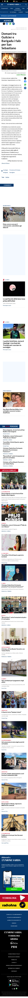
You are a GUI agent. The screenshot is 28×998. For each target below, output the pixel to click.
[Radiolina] (14, 905)
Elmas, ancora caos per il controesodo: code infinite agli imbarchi (12, 225)
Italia (23, 8)
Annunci (14, 923)
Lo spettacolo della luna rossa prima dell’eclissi (14, 300)
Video (11, 8)
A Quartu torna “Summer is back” (11, 712)
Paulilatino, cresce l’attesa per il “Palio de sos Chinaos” (12, 437)
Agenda (7, 21)
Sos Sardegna (13, 12)
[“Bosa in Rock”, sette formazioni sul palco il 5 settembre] (14, 604)
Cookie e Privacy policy (14, 953)
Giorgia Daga (6, 446)
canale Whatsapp (21, 75)
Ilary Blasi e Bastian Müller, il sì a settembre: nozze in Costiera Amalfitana (12, 411)
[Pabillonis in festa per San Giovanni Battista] (14, 822)
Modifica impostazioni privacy (14, 965)
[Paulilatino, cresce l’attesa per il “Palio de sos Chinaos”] (14, 512)
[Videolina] (14, 898)
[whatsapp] (7, 1)
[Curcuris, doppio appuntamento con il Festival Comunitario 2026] (14, 761)
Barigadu (5, 172)
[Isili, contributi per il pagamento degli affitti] (14, 668)
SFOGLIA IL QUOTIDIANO (8, 16)
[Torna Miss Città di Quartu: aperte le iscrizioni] (14, 542)
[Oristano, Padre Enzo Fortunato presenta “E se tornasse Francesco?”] (14, 572)
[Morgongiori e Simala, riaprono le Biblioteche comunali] (14, 791)
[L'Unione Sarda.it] (14, 4)
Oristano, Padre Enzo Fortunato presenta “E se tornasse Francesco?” (12, 449)
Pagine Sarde (14, 926)
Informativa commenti (14, 968)
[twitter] (2, 1)
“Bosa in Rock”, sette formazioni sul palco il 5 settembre (13, 457)
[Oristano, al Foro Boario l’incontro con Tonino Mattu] (14, 636)
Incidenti (21, 12)
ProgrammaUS (4, 8)
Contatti (14, 962)
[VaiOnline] (14, 943)
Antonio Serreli (6, 433)
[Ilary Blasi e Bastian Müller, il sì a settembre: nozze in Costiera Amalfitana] (14, 399)
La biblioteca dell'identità (14, 920)
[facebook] (5, 1)
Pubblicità (14, 959)
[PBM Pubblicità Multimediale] (14, 947)
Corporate (14, 971)
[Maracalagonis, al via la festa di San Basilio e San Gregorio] (14, 481)
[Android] (14, 985)
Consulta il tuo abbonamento (14, 914)
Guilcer (7, 177)
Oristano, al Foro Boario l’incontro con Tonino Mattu (13, 463)
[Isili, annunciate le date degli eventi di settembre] (14, 729)
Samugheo (12, 172)
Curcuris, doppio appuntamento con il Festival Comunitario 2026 (12, 774)
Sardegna (17, 8)
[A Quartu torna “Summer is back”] (14, 699)
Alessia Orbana (5, 163)
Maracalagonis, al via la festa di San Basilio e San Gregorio (14, 430)
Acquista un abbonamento (14, 917)
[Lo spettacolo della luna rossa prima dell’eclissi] (14, 288)
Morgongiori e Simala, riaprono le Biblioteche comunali (11, 804)
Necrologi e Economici (14, 956)
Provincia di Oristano (14, 170)
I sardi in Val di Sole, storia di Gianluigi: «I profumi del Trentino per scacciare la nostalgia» (13, 344)
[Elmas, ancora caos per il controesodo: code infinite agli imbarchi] (14, 214)
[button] (4, 24)
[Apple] (14, 980)
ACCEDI (24, 1)
